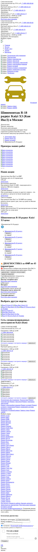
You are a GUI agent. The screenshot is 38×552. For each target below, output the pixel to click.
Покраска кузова (12, 71)
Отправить (5, 541)
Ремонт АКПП (12, 108)
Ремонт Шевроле (6, 494)
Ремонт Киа (5, 442)
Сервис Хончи (5, 501)
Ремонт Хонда (5, 487)
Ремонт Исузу (5, 438)
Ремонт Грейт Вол (7, 428)
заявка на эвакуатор (8, 274)
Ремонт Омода (5, 457)
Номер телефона (6, 521)
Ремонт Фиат (5, 480)
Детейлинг (10, 73)
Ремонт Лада (5, 443)
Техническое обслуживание (16, 55)
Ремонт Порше (6, 463)
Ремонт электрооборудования (17, 64)
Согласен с (18, 526)
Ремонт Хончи (5, 489)
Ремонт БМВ (5, 419)
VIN (2, 523)
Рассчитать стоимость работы (10, 503)
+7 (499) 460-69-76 (19, 10)
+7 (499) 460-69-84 (27, 3)
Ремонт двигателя (13, 61)
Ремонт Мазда (5, 449)
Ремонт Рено (5, 464)
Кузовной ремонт (14, 410)
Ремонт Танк (5, 477)
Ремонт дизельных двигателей (17, 62)
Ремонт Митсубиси (7, 454)
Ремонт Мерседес (6, 450)
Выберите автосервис (8, 519)
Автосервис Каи (10, 136)
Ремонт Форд (5, 484)
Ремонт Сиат (5, 470)
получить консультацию (18, 272)
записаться (31, 343)
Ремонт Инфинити (7, 436)
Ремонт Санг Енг (6, 468)
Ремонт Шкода (6, 496)
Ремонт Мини (5, 452)
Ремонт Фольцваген (7, 482)
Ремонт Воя (5, 424)
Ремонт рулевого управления (17, 68)
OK (2, 545)
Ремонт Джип (5, 433)
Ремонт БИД (5, 417)
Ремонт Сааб (5, 466)
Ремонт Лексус (6, 447)
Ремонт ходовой (12, 66)
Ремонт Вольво (6, 422)
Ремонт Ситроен (6, 472)
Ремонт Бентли (6, 421)
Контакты (8, 52)
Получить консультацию (9, 19)
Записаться (4, 181)
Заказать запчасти (27, 503)
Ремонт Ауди (5, 415)
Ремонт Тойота (6, 479)
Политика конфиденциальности (11, 508)
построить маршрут (7, 343)
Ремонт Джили (6, 431)
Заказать (8, 233)
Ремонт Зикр (5, 435)
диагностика (5, 272)
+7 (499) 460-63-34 (24, 7)
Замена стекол (12, 106)
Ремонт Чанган (6, 491)
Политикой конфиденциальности (22, 526)
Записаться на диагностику (10, 505)
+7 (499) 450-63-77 (21, 14)
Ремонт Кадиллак (6, 440)
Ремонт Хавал (5, 486)
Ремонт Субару (6, 473)
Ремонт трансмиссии (14, 59)
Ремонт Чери (5, 493)
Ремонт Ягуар (5, 498)
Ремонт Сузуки (6, 475)
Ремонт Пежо (5, 461)
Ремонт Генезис (6, 426)
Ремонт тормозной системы (16, 69)
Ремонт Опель (5, 459)
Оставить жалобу (6, 507)
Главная (7, 45)
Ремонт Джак (5, 429)
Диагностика (11, 57)
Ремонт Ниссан (6, 456)
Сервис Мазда (5, 500)
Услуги (7, 47)
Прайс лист (8, 49)
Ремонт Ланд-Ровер (7, 445)
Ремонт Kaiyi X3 (10, 138)
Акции (7, 50)
